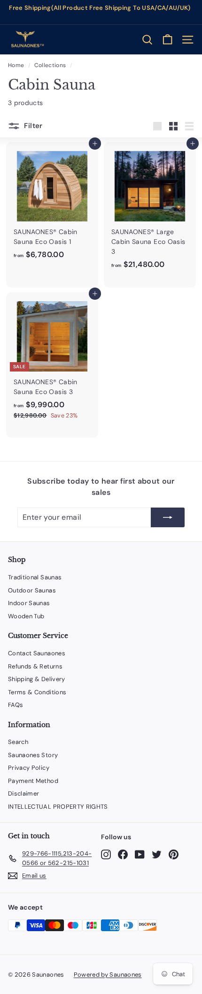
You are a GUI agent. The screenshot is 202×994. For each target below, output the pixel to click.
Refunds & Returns (35, 666)
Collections (50, 65)
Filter (32, 125)
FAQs (15, 705)
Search (18, 742)
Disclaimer (23, 793)
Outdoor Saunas (32, 590)
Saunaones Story (33, 755)
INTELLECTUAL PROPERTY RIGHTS (58, 807)
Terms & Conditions (37, 692)
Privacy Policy (28, 768)
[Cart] (167, 39)
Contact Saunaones (36, 653)
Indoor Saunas (29, 603)
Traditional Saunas (35, 577)
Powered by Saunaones (108, 975)
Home (16, 65)
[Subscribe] (168, 517)
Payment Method (33, 781)
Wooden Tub (26, 616)
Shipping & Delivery (36, 679)
